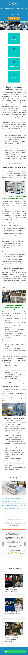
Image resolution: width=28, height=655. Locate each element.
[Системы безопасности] (14, 3)
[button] (15, 651)
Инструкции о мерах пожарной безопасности (14, 505)
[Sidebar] (1, 8)
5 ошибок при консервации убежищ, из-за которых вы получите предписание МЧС (12, 589)
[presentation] (3, 544)
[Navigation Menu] (26, 8)
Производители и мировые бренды (12, 508)
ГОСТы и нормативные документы (12, 498)
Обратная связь (14, 18)
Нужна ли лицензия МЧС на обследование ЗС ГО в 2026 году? (12, 613)
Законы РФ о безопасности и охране (12, 501)
